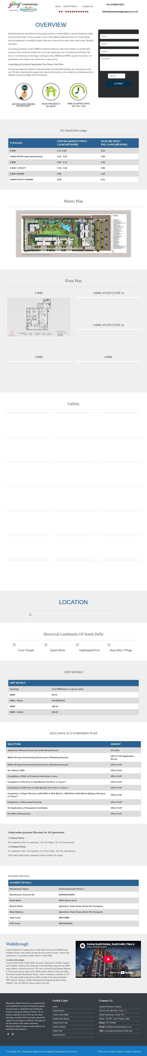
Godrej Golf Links (60, 1023)
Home (58, 6)
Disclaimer (136, 1052)
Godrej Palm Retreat (61, 1019)
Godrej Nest (57, 1031)
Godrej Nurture (59, 1035)
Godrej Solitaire (59, 1027)
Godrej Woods (58, 1011)
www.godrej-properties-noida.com (118, 1031)
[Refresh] (127, 76)
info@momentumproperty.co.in (120, 11)
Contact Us (88, 6)
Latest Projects (70, 6)
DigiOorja (73, 1052)
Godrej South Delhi (61, 1015)
